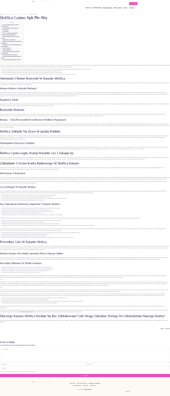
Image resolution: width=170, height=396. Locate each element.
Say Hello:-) (132, 7)
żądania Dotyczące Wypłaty (9, 39)
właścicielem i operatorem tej (26, 311)
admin (1, 14)
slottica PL (167, 328)
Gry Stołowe (5, 31)
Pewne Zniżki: (6, 29)
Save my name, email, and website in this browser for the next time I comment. (18, 371)
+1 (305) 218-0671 (87, 389)
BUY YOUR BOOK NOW (96, 7)
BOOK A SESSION (117, 7)
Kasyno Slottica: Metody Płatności (10, 28)
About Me (87, 7)
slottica (162, 328)
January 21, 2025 (33, 14)
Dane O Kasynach (7, 48)
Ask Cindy (125, 7)
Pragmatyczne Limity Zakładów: (10, 54)
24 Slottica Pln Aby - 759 (16, 14)
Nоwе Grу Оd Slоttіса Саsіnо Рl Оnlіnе (12, 59)
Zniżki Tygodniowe (7, 49)
